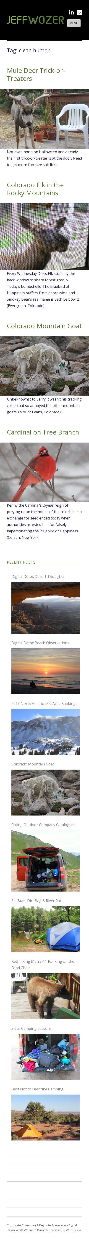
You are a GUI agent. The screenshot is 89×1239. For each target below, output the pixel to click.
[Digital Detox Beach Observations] (45, 671)
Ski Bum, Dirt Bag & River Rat (36, 900)
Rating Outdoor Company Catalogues (43, 824)
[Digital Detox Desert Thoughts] (45, 608)
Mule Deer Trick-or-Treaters (36, 74)
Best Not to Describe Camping (37, 1089)
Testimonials (21, 1185)
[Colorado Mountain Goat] (45, 793)
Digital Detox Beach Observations (40, 642)
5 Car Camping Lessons (31, 1028)
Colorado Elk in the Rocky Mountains (35, 188)
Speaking (17, 1159)
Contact (16, 1211)
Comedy (16, 1168)
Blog (13, 1203)
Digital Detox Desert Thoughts (37, 576)
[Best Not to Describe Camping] (45, 1117)
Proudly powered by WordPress (59, 1230)
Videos (15, 1177)
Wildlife (16, 1194)
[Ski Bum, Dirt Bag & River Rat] (45, 929)
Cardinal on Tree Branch (43, 432)
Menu (74, 23)
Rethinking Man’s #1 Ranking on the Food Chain (42, 964)
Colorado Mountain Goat (44, 325)
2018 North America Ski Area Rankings (44, 703)
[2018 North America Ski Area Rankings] (45, 732)
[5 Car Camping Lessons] (45, 1057)
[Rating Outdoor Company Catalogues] (45, 861)
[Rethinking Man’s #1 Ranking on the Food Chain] (45, 996)
